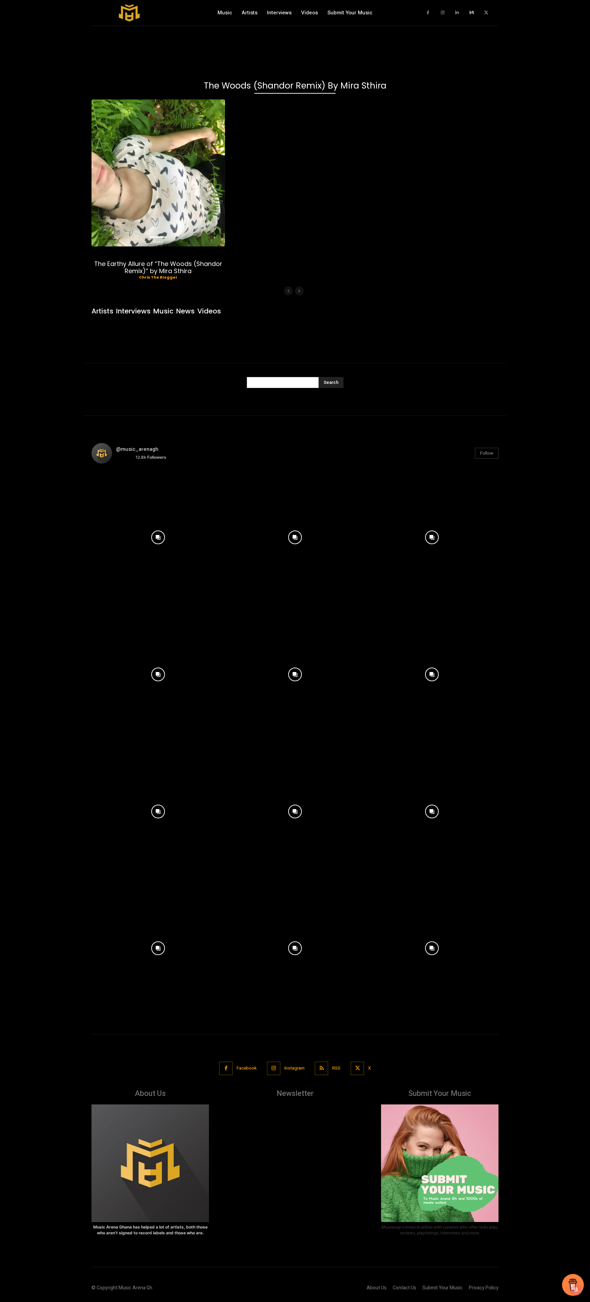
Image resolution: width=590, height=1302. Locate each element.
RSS (336, 1068)
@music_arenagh (137, 449)
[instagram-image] (158, 536)
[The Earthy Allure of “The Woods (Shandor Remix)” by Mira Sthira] (158, 172)
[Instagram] (442, 12)
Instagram (294, 1068)
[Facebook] (428, 12)
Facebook (247, 1068)
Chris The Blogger (158, 277)
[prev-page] (288, 290)
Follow (486, 453)
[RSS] (321, 1068)
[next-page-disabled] (299, 290)
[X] (486, 12)
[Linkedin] (457, 12)
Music (158, 241)
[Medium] (471, 12)
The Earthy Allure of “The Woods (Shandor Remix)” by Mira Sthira (158, 267)
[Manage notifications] (576, 1289)
